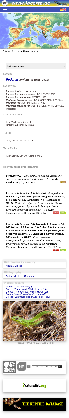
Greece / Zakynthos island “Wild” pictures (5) (28, 297)
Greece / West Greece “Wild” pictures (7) (26, 294)
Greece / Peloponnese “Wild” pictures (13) (27, 292)
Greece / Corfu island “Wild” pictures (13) (26, 289)
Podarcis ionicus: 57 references (21, 276)
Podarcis (12, 79)
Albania (10, 266)
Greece (18, 266)
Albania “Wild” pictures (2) (19, 286)
